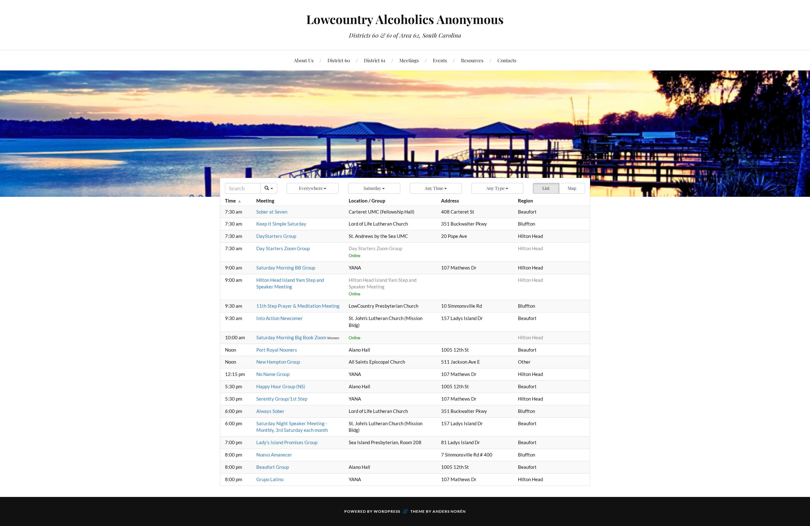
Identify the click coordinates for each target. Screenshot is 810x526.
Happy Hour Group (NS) (280, 386)
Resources (472, 60)
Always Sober (270, 411)
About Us (304, 60)
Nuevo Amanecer (274, 454)
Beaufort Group (272, 467)
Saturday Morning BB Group (285, 267)
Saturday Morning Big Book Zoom (291, 337)
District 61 (374, 60)
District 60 (338, 60)
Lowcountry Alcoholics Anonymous (405, 19)
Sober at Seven (271, 212)
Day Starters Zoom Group (283, 248)
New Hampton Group (278, 362)
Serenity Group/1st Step (281, 399)
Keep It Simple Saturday (281, 224)
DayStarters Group (276, 236)
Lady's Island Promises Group (286, 442)
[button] (313, 188)
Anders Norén (449, 511)
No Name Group (273, 374)
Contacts (506, 60)
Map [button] (572, 188)
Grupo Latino (270, 479)
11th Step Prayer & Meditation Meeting (298, 306)
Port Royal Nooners (276, 350)
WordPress (387, 511)
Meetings (409, 60)
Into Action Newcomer (279, 318)
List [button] (546, 188)
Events (440, 60)
